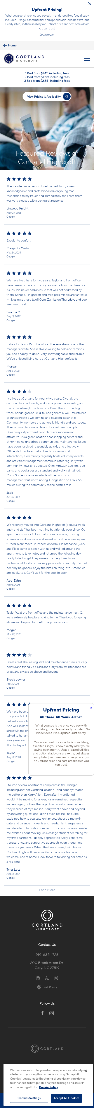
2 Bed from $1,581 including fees (47, 77)
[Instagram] (51, 1013)
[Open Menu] (87, 59)
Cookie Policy (48, 1087)
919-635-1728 (47, 954)
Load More (47, 890)
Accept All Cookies (66, 1098)
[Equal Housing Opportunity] (38, 977)
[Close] (86, 1071)
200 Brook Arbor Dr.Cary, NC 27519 (47, 965)
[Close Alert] (90, 3)
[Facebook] (42, 1013)
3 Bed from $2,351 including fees (47, 80)
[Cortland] (47, 1048)
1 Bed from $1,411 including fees (47, 73)
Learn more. (47, 34)
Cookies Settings (29, 1098)
